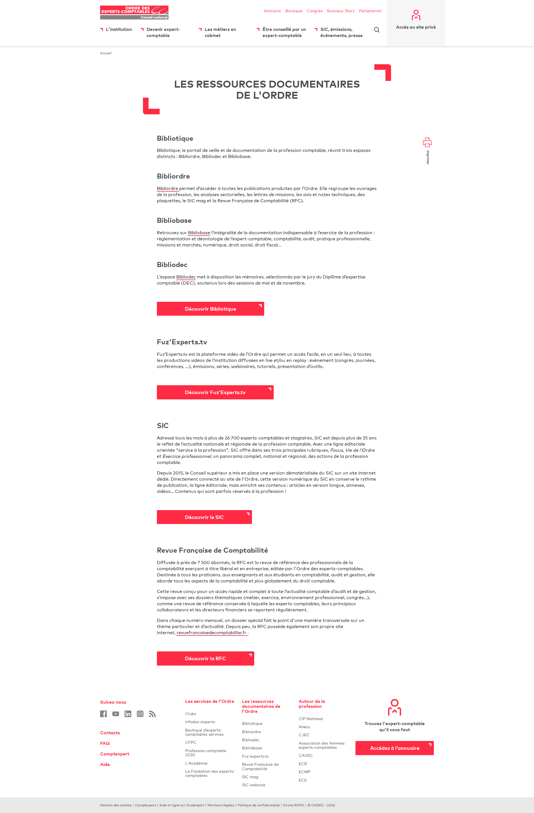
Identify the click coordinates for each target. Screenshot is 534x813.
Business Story (341, 10)
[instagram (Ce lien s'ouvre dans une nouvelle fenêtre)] (140, 713)
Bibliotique (267, 723)
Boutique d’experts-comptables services (204, 732)
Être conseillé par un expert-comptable (284, 32)
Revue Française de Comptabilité (267, 766)
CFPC (210, 742)
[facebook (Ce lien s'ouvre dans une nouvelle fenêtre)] (103, 713)
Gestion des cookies (116, 805)
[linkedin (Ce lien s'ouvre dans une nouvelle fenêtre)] (128, 713)
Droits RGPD (293, 805)
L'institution (119, 29)
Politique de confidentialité (259, 805)
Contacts (110, 732)
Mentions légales (220, 805)
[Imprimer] (427, 143)
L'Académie (210, 763)
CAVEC (306, 755)
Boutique (293, 10)
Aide (105, 764)
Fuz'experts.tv (267, 756)
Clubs (210, 713)
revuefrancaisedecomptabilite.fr (212, 632)
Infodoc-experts (210, 721)
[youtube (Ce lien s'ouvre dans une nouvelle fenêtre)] (115, 713)
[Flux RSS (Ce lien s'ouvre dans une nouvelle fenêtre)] (152, 713)
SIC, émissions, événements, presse (341, 32)
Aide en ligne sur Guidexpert (181, 805)
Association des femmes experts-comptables (322, 745)
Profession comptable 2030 (205, 752)
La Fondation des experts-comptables (210, 773)
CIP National (324, 718)
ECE (324, 780)
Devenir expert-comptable (163, 32)
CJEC (324, 734)
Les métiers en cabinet (220, 32)
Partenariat (370, 10)
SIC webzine (253, 784)
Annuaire (272, 10)
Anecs (324, 726)
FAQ (105, 743)
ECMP (324, 771)
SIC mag (250, 776)
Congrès (315, 10)
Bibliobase (199, 232)
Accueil (106, 53)
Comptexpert (114, 754)
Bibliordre (168, 188)
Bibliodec (186, 277)
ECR (303, 763)
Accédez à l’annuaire (394, 748)
